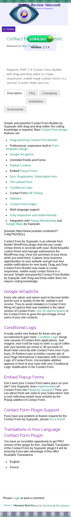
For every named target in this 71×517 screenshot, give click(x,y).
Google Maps (14, 223)
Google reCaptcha (21, 154)
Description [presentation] (14, 93)
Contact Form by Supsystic (35, 38)
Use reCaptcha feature (50, 310)
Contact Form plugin (54, 129)
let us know (57, 419)
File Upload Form (21, 182)
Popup (34, 220)
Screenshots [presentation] (15, 109)
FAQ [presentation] (32, 93)
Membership (48, 220)
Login (16, 498)
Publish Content (20, 165)
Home (7, 505)
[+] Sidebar (8, 29)
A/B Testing (35, 193)
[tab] (14, 93)
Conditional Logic (21, 187)
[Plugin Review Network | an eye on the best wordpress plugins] (19, 14)
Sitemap (17, 505)
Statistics (15, 198)
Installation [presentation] (36, 101)
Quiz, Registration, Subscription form (33, 176)
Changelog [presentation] (49, 93)
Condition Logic (48, 337)
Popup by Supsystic (40, 389)
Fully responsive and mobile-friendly (33, 215)
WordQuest (62, 505)
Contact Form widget (23, 204)
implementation (47, 386)
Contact (28, 505)
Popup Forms (28, 170)
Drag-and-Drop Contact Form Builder (34, 140)
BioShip (47, 505)
